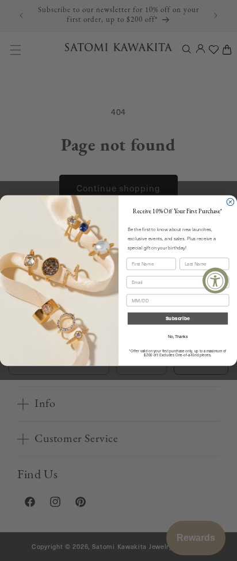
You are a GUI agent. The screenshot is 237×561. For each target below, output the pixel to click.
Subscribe (178, 318)
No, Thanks (178, 337)
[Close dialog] (230, 202)
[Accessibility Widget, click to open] (215, 281)
